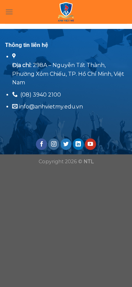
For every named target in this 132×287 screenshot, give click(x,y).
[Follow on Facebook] (41, 144)
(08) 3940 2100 (40, 94)
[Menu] (9, 11)
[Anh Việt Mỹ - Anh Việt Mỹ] (66, 12)
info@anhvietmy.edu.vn (50, 106)
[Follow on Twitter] (66, 144)
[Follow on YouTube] (90, 144)
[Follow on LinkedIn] (78, 144)
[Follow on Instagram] (53, 144)
